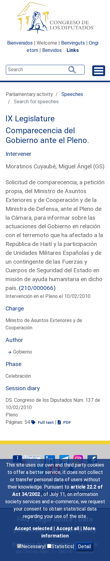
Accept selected (34, 528)
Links (73, 50)
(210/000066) (37, 288)
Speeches (72, 94)
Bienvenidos (20, 43)
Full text (45, 422)
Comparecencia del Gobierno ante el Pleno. (47, 135)
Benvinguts (73, 43)
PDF (66, 422)
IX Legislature (30, 118)
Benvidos (52, 50)
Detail (84, 546)
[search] (45, 70)
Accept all (68, 528)
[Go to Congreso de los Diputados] (55, 18)
